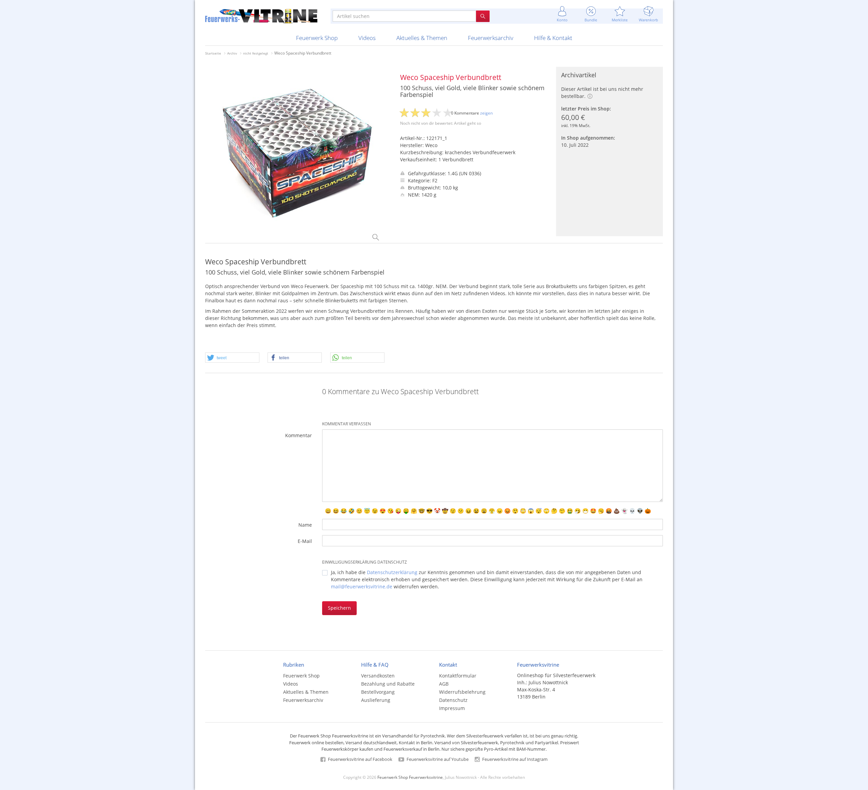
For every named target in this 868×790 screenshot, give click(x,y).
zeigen (486, 113)
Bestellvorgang (378, 692)
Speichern (339, 608)
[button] (232, 358)
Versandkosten (378, 675)
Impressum (452, 708)
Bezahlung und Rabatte (388, 684)
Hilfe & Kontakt (553, 38)
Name (305, 525)
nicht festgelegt (255, 53)
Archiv (232, 53)
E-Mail (305, 541)
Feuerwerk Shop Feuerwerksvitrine (410, 777)
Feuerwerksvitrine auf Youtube (437, 759)
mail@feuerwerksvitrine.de (361, 586)
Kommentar (298, 435)
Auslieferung (375, 700)
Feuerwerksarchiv (490, 38)
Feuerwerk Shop (317, 38)
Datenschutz (453, 700)
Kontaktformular (457, 675)
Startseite (213, 53)
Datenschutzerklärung (392, 572)
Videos (367, 38)
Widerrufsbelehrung (462, 692)
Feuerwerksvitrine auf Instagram (514, 759)
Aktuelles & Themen (421, 38)
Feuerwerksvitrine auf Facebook (359, 759)
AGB (444, 684)
